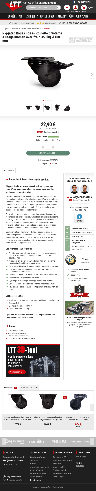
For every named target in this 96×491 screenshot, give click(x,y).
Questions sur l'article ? (16, 331)
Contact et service (36, 477)
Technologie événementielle (62, 460)
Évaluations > (85, 262)
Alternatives (10, 388)
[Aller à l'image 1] (43, 100)
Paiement (33, 464)
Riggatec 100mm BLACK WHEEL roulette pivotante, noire (78, 418)
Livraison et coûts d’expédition (40, 467)
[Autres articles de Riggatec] (81, 40)
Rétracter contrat (35, 480)
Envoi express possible (51, 132)
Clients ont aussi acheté (29, 388)
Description (8, 171)
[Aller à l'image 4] (50, 100)
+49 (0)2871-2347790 (78, 23)
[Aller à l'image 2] (45, 100)
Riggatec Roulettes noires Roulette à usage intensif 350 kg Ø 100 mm (17, 418)
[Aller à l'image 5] (52, 100)
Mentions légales (58, 477)
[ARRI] (81, 442)
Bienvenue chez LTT (59, 457)
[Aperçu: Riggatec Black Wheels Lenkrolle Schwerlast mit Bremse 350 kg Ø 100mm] (28, 108)
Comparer (44, 164)
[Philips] (37, 442)
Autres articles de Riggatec (17, 333)
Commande (34, 460)
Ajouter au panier (47, 153)
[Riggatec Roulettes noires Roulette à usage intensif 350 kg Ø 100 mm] (18, 402)
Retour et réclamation (37, 470)
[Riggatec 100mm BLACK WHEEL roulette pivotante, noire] (78, 402)
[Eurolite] (15, 442)
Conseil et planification (37, 457)
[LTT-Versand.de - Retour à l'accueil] (14, 6)
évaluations (80, 466)
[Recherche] (58, 7)
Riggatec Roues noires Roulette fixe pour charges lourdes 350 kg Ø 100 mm (48, 418)
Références (57, 464)
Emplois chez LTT (59, 467)
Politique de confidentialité (62, 473)
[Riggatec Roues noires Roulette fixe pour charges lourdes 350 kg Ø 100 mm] (48, 402)
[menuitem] (71, 1)
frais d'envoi (52, 128)
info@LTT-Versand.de (81, 200)
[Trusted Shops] (70, 259)
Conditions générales (60, 470)
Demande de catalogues (38, 473)
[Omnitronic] (59, 442)
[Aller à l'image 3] (48, 100)
